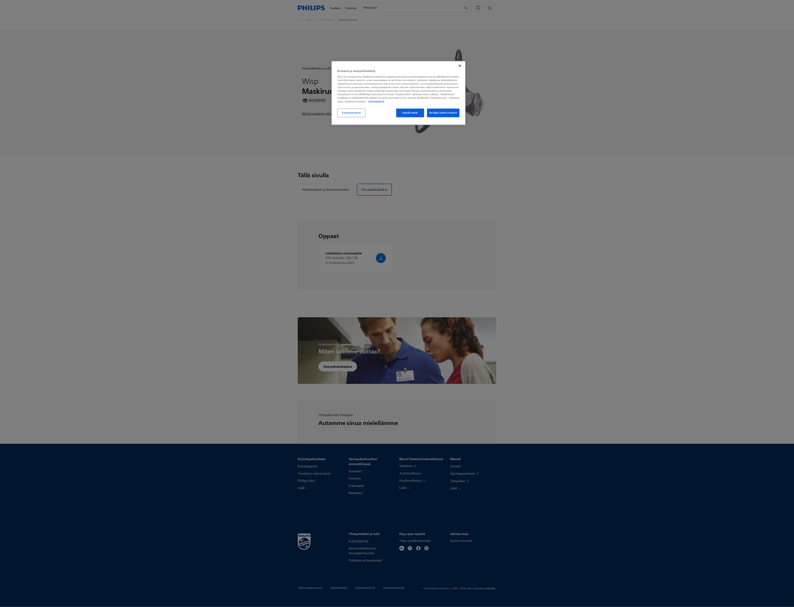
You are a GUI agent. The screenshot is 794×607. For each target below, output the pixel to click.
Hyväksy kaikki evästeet (443, 113)
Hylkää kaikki (410, 113)
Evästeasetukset (351, 113)
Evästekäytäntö (376, 101)
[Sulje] (459, 65)
